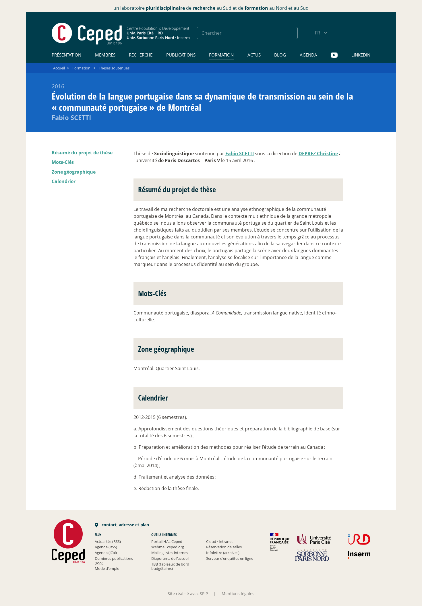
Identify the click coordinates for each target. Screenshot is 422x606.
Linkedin (360, 55)
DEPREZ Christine (318, 153)
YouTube (334, 55)
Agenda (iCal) (106, 552)
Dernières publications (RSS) (114, 561)
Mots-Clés (63, 162)
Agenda (308, 55)
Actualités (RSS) (108, 541)
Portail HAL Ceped (166, 541)
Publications (180, 55)
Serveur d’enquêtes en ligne (229, 558)
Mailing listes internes (169, 552)
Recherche (140, 55)
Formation (221, 55)
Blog (280, 55)
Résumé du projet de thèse (82, 152)
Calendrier (64, 181)
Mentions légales (238, 593)
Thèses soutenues (114, 68)
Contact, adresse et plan (124, 524)
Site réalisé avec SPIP (188, 593)
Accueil (59, 68)
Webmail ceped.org (167, 546)
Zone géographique (74, 172)
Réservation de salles (224, 546)
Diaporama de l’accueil (170, 558)
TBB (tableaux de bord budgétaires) (170, 566)
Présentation (66, 55)
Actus (254, 55)
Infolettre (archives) (222, 552)
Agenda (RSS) (106, 546)
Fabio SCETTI (239, 153)
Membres (105, 55)
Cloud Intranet (219, 541)
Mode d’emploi (107, 568)
